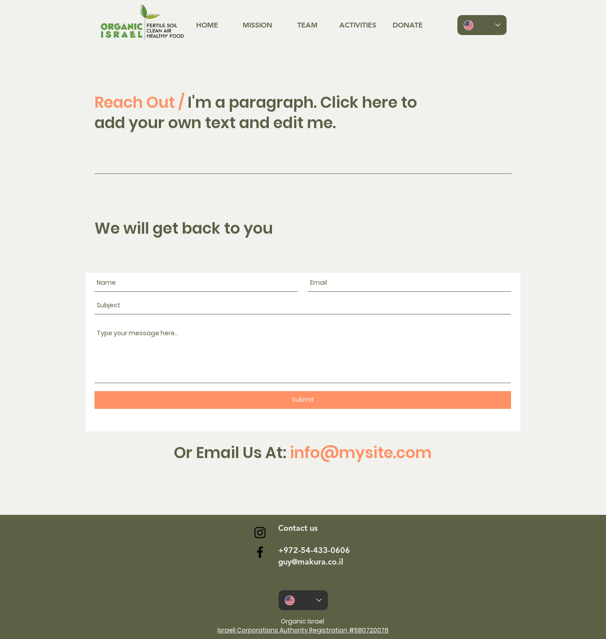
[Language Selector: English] (482, 25)
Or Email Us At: (303, 452)
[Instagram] (260, 532)
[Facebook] (260, 552)
